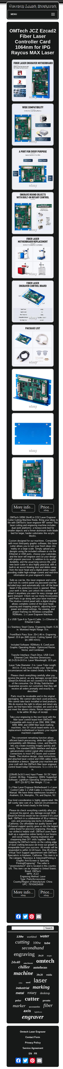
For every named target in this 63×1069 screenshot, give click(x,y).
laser (40, 980)
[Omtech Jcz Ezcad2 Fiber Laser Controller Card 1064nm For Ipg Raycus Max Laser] (33, 81)
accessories (34, 1006)
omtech (45, 961)
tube (47, 943)
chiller (24, 967)
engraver (33, 1016)
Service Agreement (33, 1048)
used (28, 982)
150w (20, 983)
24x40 (15, 962)
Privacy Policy (33, 1042)
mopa (49, 955)
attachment (28, 963)
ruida (49, 974)
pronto (46, 1000)
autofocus (40, 967)
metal (20, 993)
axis (27, 1011)
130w (19, 936)
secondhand (33, 947)
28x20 (40, 955)
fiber (48, 1005)
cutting (22, 942)
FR (35, 1053)
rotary (32, 992)
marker (19, 1005)
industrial (22, 988)
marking (41, 987)
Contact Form (32, 1037)
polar (18, 1000)
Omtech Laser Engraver (33, 1031)
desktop (45, 993)
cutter (32, 999)
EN (30, 1053)
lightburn (38, 1012)
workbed (32, 936)
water (44, 936)
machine (23, 973)
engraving (24, 954)
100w (37, 943)
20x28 (40, 974)
